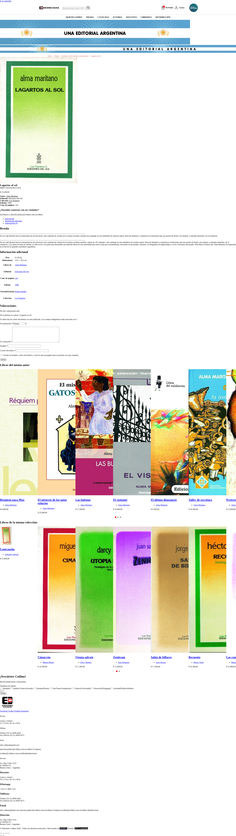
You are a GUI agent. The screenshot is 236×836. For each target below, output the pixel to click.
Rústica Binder (20, 291)
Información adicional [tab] (13, 221)
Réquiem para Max (12, 499)
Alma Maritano (12, 196)
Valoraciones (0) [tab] (11, 223)
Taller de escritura (200, 499)
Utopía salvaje (84, 657)
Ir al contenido (5, 1)
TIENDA (90, 17)
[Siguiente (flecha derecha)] (3, 835)
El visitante (120, 499)
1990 (17, 285)
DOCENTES (131, 17)
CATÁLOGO (103, 17)
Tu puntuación (6, 324)
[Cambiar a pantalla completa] (3, 833)
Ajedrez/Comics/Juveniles (23, 688)
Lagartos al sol (96, 56)
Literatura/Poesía (42, 688)
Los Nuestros (14, 201)
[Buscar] (88, 8)
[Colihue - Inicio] (49, 7)
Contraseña (7, 549)
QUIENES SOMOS (74, 17)
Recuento (194, 657)
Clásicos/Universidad (82, 688)
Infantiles (6, 688)
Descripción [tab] (9, 219)
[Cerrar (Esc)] (8, 833)
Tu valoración (6, 342)
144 (16, 278)
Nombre (4, 346)
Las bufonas (83, 499)
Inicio (50, 56)
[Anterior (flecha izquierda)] (1, 835)
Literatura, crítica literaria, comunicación (75, 56)
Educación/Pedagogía (102, 688)
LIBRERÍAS (146, 17)
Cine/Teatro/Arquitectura (61, 688)
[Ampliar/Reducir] (1, 833)
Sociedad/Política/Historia (123, 688)
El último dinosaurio (164, 499)
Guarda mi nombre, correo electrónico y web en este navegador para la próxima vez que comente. (41, 355)
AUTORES (117, 17)
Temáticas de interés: (8, 686)
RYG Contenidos (81, 828)
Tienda (56, 56)
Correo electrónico (8, 350)
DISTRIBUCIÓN (162, 17)
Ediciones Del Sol (22, 272)
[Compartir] (6, 833)
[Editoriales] (193, 7)
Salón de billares (161, 657)
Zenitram (119, 657)
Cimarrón (44, 657)
